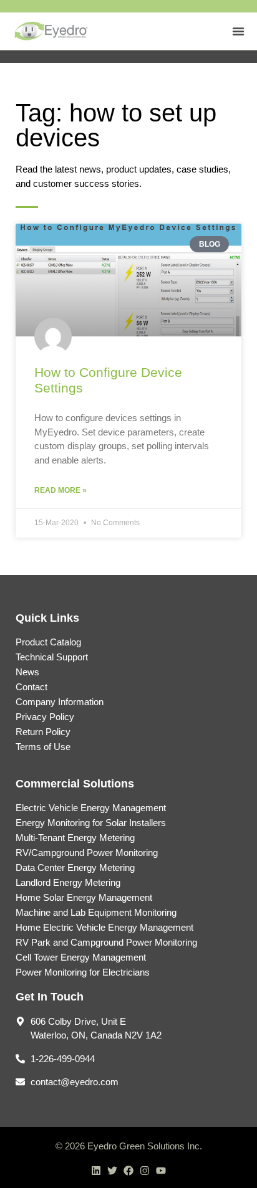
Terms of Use (43, 746)
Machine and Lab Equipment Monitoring (96, 912)
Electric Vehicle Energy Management (91, 807)
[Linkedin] (96, 1171)
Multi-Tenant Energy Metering (75, 837)
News (27, 672)
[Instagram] (145, 1171)
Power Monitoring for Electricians (83, 972)
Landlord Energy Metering (68, 882)
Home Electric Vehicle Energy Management (104, 927)
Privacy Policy (45, 716)
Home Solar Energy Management (84, 897)
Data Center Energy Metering (75, 867)
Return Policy (43, 731)
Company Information (60, 701)
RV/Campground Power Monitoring (87, 852)
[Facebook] (128, 1171)
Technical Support (52, 657)
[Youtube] (161, 1171)
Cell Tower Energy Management (81, 957)
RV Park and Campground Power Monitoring (106, 942)
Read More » (60, 490)
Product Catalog (48, 642)
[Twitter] (112, 1171)
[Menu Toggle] (238, 31)
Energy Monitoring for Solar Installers (91, 822)
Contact (31, 687)
